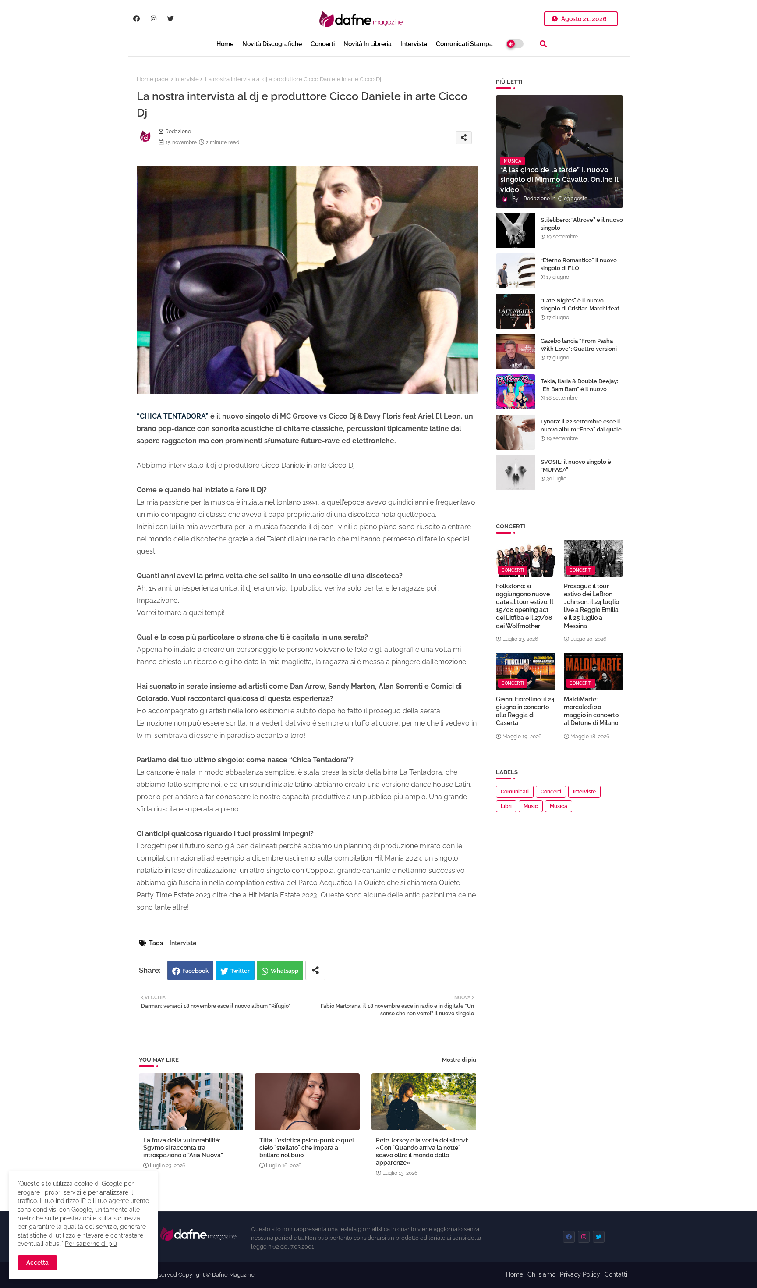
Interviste (413, 43)
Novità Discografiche (272, 43)
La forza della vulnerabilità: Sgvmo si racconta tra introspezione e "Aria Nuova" (183, 1148)
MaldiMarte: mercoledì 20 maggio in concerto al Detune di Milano (591, 711)
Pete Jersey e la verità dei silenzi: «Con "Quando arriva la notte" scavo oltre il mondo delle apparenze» (422, 1151)
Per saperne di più (91, 1243)
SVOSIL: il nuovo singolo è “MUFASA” (576, 466)
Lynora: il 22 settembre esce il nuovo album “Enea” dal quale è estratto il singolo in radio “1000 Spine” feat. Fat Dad (581, 433)
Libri (506, 806)
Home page (152, 79)
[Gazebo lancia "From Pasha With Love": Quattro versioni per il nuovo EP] (515, 351)
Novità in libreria (367, 43)
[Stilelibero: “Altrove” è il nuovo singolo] (515, 230)
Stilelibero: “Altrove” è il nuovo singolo (582, 224)
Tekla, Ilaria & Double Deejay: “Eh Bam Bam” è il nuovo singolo (579, 389)
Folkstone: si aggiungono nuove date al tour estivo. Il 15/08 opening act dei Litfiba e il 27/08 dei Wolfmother (524, 606)
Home (224, 43)
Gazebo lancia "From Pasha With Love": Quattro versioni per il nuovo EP (579, 349)
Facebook (195, 971)
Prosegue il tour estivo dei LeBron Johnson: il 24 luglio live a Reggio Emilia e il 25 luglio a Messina (591, 606)
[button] (543, 44)
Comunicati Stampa (464, 43)
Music (531, 806)
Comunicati (515, 792)
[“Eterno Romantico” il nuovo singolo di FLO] (515, 270)
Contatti (616, 1274)
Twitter (240, 971)
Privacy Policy (580, 1274)
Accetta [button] (37, 1262)
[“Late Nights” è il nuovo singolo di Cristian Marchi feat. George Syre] (515, 311)
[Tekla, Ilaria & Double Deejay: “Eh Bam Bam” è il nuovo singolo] (515, 391)
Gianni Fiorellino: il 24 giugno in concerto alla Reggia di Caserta (525, 711)
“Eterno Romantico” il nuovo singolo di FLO (579, 264)
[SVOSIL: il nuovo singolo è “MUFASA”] (515, 472)
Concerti (323, 43)
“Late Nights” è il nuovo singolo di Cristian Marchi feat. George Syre (581, 308)
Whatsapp (284, 971)
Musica (558, 806)
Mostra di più (459, 1060)
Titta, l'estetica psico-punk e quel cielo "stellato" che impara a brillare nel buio (306, 1148)
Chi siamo (541, 1274)
